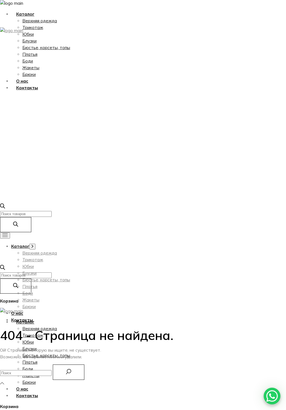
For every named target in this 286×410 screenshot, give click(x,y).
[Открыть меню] (5, 235)
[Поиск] (15, 286)
